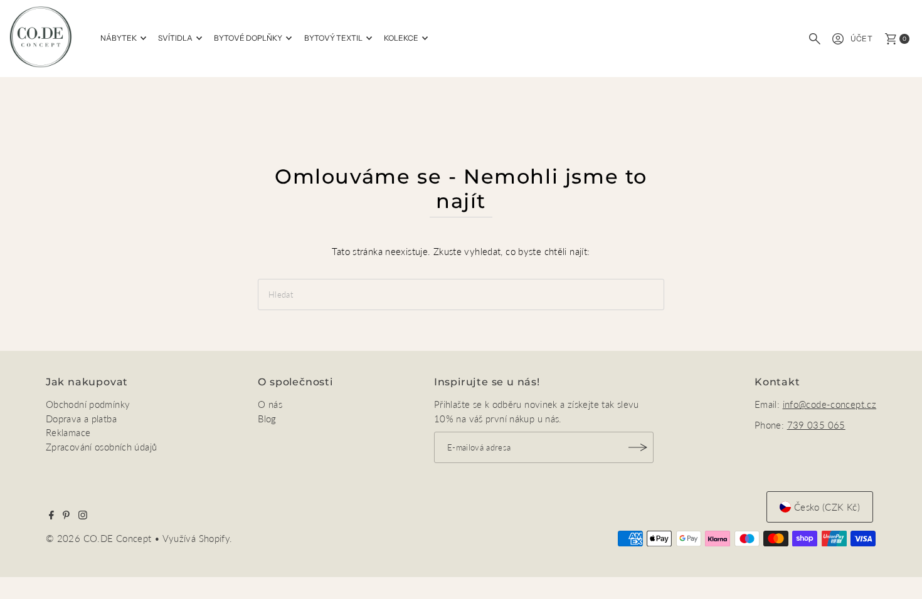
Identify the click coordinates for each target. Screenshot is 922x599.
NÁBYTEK (118, 38)
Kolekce (401, 38)
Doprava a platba (81, 418)
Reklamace (68, 432)
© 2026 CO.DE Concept (100, 538)
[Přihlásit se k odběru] (638, 447)
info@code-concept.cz (830, 404)
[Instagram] (82, 515)
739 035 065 (816, 424)
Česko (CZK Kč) (827, 507)
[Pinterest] (66, 515)
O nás (270, 404)
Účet (861, 38)
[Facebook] (51, 515)
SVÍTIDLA (175, 38)
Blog (267, 418)
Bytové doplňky (248, 38)
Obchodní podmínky (88, 404)
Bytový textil (333, 38)
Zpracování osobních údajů (101, 446)
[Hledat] (815, 39)
